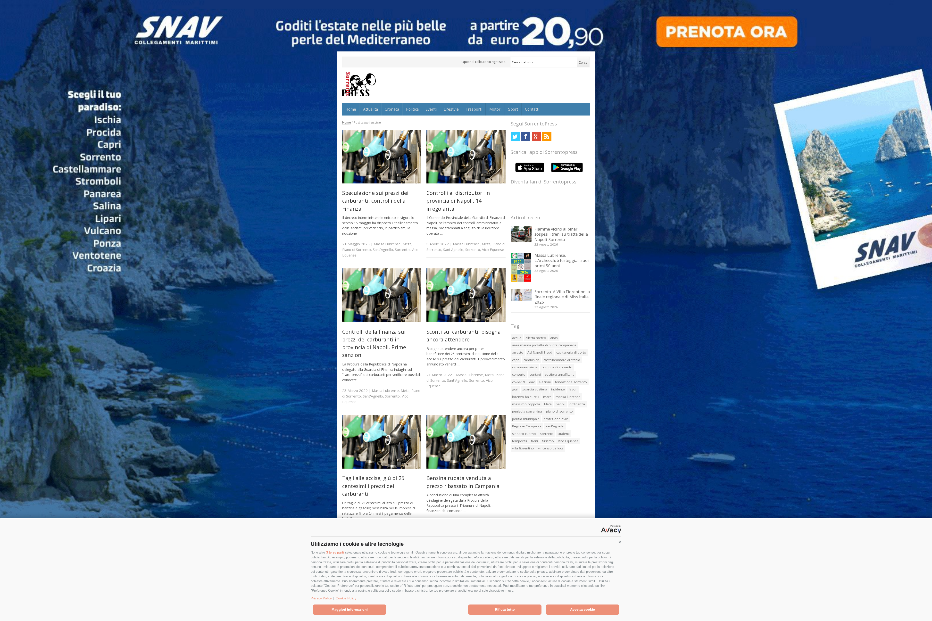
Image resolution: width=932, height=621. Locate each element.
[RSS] (546, 136)
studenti (564, 433)
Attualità (370, 109)
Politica (412, 109)
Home (350, 109)
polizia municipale (526, 419)
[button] (619, 542)
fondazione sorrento (571, 382)
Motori (495, 109)
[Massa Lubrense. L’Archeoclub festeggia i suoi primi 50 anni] (521, 281)
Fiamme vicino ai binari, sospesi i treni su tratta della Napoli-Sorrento (561, 234)
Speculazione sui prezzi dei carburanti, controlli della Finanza (375, 200)
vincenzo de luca (551, 448)
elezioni (545, 382)
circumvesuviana (525, 367)
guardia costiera (534, 389)
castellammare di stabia (561, 360)
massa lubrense (568, 397)
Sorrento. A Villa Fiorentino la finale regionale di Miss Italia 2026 (562, 297)
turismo (548, 441)
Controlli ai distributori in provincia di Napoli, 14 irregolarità (458, 200)
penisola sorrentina (527, 411)
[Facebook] (525, 136)
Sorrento (402, 249)
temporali (519, 441)
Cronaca (392, 109)
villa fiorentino (523, 448)
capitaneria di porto (571, 352)
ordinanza (577, 404)
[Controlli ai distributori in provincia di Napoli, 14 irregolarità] (466, 182)
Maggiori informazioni (350, 609)
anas (554, 338)
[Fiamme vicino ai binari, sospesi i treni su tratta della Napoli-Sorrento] (521, 241)
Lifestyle (451, 109)
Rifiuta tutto (505, 609)
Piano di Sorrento (356, 249)
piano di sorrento (559, 411)
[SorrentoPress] (359, 84)
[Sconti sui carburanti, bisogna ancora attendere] (466, 321)
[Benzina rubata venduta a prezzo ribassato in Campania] (466, 467)
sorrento (546, 433)
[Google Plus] (536, 136)
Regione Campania (526, 426)
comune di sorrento (557, 367)
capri (515, 360)
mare (547, 397)
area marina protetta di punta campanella (544, 345)
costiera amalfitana (559, 374)
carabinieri (531, 360)
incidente (558, 389)
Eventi (431, 109)
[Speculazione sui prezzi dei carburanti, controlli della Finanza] (381, 182)
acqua (516, 338)
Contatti (532, 109)
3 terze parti (335, 552)
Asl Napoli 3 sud (539, 352)
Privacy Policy (321, 598)
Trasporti (474, 109)
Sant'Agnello (383, 249)
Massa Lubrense (387, 243)
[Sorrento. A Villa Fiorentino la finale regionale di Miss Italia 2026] (521, 299)
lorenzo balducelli (525, 397)
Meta (407, 243)
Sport (513, 109)
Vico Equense (493, 249)
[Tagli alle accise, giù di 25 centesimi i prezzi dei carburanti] (381, 467)
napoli (560, 404)
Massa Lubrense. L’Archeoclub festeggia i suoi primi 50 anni (561, 260)
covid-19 (518, 382)
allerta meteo (535, 338)
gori (515, 389)
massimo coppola (526, 404)
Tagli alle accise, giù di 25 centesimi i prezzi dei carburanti (373, 485)
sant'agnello (555, 426)
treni (534, 441)
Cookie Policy (346, 598)
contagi (535, 374)
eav (532, 382)
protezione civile (556, 419)
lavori (573, 389)
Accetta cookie (582, 609)
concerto (518, 374)
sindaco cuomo (524, 433)
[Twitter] (515, 136)
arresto (517, 352)
